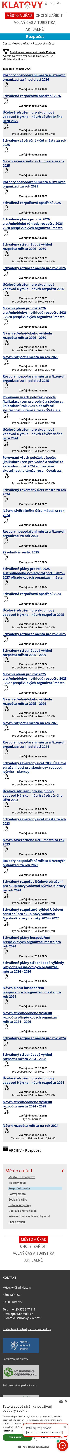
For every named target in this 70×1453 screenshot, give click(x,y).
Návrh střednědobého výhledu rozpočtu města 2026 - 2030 (27, 335)
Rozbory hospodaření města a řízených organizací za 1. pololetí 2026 (34, 77)
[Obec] (22, 4)
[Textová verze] (65, 4)
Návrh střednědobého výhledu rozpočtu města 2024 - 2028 (27, 1104)
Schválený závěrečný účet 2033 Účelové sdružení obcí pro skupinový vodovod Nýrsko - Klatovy (34, 767)
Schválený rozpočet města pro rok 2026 (34, 268)
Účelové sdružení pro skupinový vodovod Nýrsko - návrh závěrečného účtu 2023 (32, 795)
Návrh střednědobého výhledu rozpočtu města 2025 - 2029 (27, 701)
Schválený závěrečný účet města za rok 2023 (34, 821)
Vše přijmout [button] (17, 1437)
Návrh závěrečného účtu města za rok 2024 (33, 512)
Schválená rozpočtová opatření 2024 (32, 594)
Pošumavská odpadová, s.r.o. (20, 1385)
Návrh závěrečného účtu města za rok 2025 (33, 163)
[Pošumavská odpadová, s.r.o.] (21, 1378)
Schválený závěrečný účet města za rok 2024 (34, 492)
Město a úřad (18, 1170)
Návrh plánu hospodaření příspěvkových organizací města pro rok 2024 (32, 992)
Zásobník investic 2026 (17, 68)
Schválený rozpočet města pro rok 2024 (34, 1038)
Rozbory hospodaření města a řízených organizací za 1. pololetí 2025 (34, 378)
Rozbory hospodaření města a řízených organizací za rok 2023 (34, 862)
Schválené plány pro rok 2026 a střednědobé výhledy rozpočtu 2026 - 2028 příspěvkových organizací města (34, 223)
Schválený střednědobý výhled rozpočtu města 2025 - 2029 (27, 652)
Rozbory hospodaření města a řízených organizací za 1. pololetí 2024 (34, 744)
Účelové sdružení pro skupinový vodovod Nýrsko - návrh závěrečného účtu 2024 (32, 433)
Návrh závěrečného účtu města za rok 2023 (33, 842)
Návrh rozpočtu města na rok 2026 (30, 357)
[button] (35, 1447)
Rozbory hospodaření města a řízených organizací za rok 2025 (34, 184)
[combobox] (61, 1401)
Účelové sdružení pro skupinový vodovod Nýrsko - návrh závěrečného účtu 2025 (32, 116)
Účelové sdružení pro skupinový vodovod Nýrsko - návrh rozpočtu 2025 (33, 612)
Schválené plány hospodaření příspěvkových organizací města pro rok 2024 (32, 941)
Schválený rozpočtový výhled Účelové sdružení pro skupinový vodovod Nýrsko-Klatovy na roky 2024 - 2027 (33, 913)
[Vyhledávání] (52, 4)
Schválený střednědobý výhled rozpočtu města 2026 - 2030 (27, 246)
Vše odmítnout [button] (50, 1437)
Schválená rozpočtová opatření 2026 (32, 96)
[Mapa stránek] (59, 4)
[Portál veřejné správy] (21, 1352)
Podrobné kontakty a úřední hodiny (27, 1329)
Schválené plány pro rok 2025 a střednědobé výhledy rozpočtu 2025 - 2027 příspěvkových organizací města (34, 573)
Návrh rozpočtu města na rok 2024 (30, 1125)
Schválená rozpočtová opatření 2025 (32, 203)
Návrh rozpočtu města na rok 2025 (30, 723)
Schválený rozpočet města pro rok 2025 (34, 634)
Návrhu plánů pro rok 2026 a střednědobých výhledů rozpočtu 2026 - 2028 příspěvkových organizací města (35, 312)
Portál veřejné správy (15, 1359)
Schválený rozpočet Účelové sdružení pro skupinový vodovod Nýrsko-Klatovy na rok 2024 (34, 885)
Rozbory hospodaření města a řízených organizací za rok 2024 (34, 533)
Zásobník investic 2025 (21, 552)
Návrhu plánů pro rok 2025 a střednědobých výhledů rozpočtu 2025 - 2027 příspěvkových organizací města (35, 678)
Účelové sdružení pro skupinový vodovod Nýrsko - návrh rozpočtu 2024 (33, 1080)
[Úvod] (46, 4)
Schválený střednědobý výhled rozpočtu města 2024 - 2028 (27, 1056)
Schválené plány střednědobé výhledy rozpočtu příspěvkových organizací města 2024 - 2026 (33, 966)
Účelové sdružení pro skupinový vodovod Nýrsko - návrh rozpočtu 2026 (33, 286)
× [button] (66, 1401)
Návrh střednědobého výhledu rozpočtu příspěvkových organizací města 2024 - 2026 (31, 1017)
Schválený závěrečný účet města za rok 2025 (34, 142)
